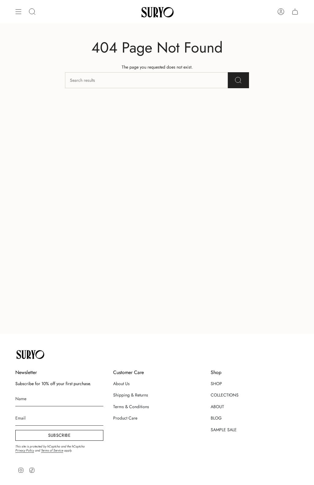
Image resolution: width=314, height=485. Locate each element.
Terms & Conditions (131, 407)
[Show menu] (18, 12)
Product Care (125, 418)
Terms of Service (52, 450)
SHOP (216, 384)
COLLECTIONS (225, 395)
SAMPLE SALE (224, 430)
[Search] (238, 80)
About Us (121, 384)
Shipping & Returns (130, 395)
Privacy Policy (24, 450)
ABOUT (217, 407)
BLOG (216, 418)
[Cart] (295, 12)
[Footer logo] (29, 354)
